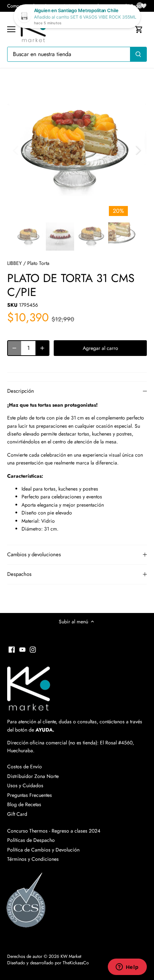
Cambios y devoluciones (34, 554)
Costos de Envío (24, 766)
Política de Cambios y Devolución (43, 849)
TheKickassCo (76, 963)
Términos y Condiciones (33, 859)
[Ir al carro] (139, 29)
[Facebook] (12, 649)
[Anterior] (16, 150)
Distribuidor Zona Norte (33, 776)
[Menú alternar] (11, 29)
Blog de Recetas (24, 804)
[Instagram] (33, 649)
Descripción (20, 391)
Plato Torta (38, 263)
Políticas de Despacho (31, 840)
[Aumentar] (42, 348)
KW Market (71, 956)
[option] (77, 150)
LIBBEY (14, 263)
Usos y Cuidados (25, 785)
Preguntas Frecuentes (29, 795)
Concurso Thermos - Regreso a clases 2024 (53, 830)
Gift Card (17, 814)
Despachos (19, 574)
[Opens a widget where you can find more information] (127, 967)
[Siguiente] (138, 150)
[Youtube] (22, 649)
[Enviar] (138, 54)
